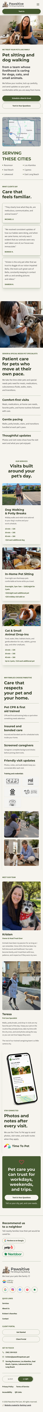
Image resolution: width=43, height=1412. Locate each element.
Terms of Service (22, 1386)
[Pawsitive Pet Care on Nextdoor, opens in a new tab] (35, 1290)
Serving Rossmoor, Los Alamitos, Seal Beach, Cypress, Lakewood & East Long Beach (20, 1364)
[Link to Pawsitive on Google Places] (5, 1290)
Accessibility (7, 1392)
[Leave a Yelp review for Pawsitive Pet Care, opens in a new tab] (8, 1247)
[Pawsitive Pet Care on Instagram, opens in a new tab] (13, 1290)
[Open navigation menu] (38, 4)
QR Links (18, 1392)
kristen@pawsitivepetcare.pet (17, 1357)
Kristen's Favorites (9, 1313)
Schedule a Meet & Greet (21, 98)
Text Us (21, 11)
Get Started (21, 1332)
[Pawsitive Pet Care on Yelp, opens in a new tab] (27, 1290)
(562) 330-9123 (11, 1352)
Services (5, 1303)
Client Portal (21, 1339)
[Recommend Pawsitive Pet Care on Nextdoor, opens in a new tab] (13, 1254)
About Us (6, 1308)
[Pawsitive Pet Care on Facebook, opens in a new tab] (20, 1290)
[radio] (10, 1379)
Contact (5, 1318)
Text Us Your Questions (21, 106)
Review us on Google (15, 1240)
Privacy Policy (7, 1386)
